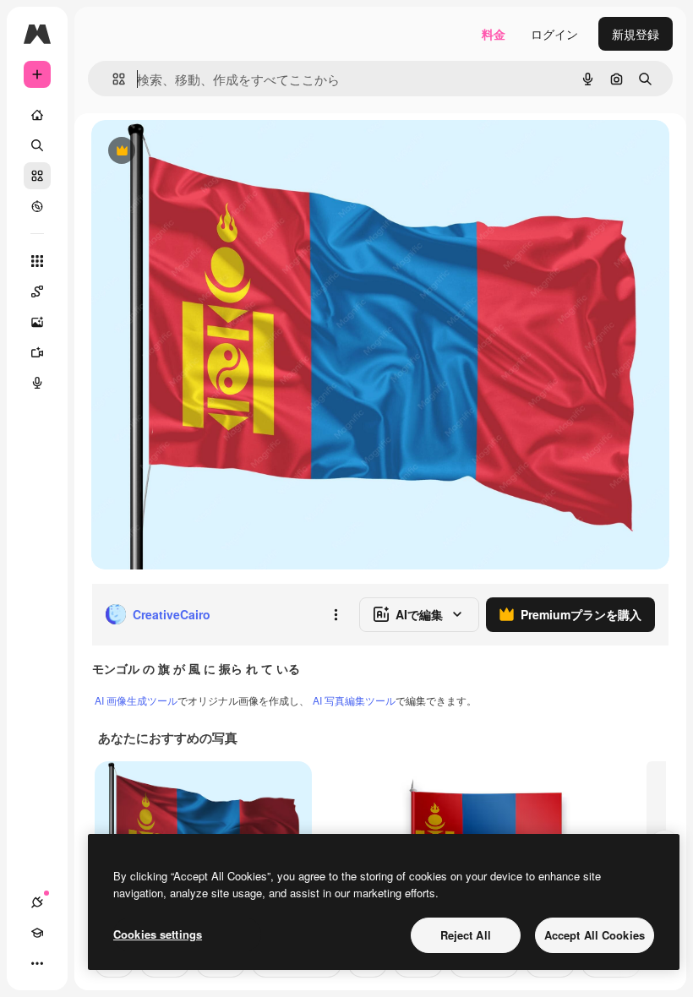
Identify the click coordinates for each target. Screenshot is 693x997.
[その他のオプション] (335, 614)
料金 (493, 33)
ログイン (554, 33)
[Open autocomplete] (112, 79)
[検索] (37, 145)
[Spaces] (37, 291)
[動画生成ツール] (37, 352)
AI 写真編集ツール (354, 700)
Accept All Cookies (594, 935)
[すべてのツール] (37, 261)
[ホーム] (37, 114)
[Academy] (37, 932)
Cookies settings (157, 934)
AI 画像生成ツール (136, 700)
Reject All (465, 935)
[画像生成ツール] (37, 321)
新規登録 (635, 33)
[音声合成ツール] (37, 382)
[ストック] (37, 175)
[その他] (37, 963)
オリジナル (207, 152)
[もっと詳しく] (37, 206)
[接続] (37, 902)
